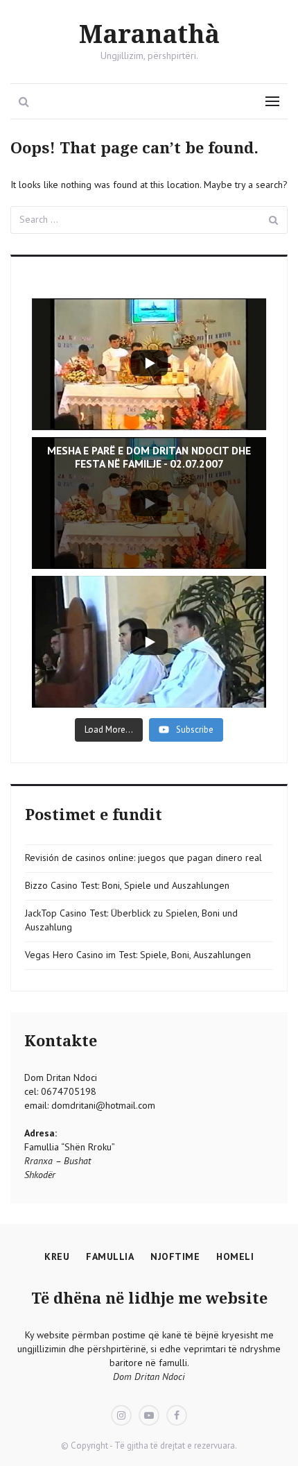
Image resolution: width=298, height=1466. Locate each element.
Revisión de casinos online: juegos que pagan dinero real (143, 857)
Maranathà (149, 35)
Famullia (110, 1256)
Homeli (235, 1256)
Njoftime (175, 1256)
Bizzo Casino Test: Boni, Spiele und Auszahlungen (127, 885)
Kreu (56, 1256)
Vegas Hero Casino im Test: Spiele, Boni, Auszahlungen (138, 954)
